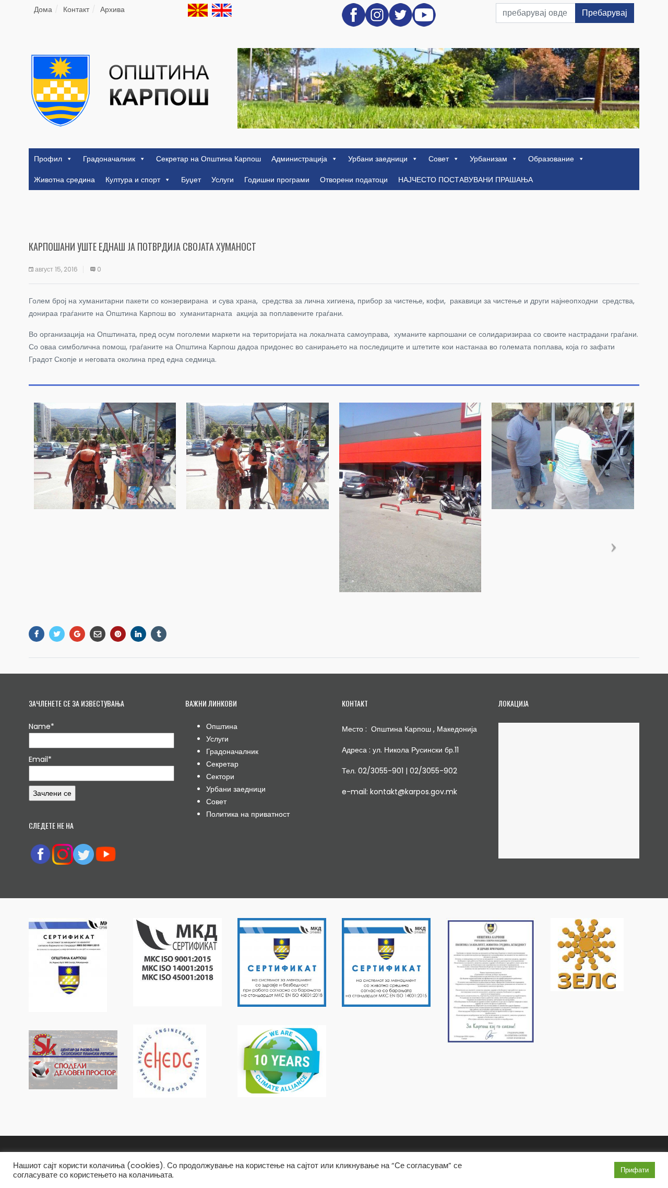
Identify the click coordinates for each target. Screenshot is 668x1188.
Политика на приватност (248, 814)
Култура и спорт (132, 179)
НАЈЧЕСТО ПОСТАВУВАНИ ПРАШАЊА (465, 179)
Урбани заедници (378, 159)
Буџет (191, 179)
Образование (551, 159)
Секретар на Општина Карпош (208, 159)
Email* (40, 759)
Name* (41, 726)
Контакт (76, 9)
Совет (438, 159)
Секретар (222, 764)
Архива (112, 9)
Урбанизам (488, 159)
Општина (221, 726)
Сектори (220, 776)
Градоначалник (109, 159)
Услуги (222, 179)
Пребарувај (604, 13)
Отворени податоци (354, 179)
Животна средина (64, 179)
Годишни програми (276, 179)
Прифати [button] (635, 1170)
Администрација (299, 159)
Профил (48, 159)
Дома (43, 9)
